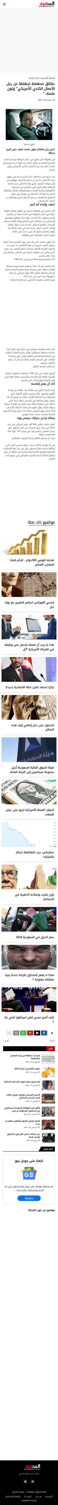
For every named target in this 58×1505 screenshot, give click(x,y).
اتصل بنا (27, 1496)
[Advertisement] (29, 40)
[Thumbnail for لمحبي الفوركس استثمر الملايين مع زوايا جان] (29, 596)
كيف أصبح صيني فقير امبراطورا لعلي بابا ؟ (29, 1019)
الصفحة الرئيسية (48, 78)
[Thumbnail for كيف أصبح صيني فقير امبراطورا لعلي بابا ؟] (29, 1011)
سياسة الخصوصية (29, 1500)
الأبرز (51, 1049)
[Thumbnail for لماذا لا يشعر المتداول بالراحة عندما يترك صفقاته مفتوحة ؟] (29, 969)
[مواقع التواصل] (32, 1481)
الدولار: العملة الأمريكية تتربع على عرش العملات (30, 812)
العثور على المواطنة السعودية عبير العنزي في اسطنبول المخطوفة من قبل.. (22, 1109)
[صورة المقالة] (48, 1059)
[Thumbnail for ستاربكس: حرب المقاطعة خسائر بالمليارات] (29, 846)
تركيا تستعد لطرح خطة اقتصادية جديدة (30, 687)
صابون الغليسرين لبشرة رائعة (27, 1068)
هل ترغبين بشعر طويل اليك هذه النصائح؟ (22, 1081)
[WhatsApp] (23, 1032)
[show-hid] (9, 1032)
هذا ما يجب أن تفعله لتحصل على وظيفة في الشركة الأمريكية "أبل (29, 647)
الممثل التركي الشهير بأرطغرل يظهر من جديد (22, 1122)
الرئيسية (48, 1496)
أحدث (51, 1040)
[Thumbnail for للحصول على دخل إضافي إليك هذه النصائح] (29, 719)
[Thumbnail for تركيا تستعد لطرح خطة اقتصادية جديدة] (29, 681)
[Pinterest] (30, 1032)
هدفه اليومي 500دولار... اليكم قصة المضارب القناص (32, 562)
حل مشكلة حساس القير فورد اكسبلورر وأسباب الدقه (23, 1135)
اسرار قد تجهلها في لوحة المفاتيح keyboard (25, 1057)
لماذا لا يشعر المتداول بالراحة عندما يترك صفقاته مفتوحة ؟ (29, 977)
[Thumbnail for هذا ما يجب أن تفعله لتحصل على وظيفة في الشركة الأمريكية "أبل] (29, 639)
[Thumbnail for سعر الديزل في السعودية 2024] (29, 931)
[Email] (16, 1032)
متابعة (29, 1198)
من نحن (38, 1496)
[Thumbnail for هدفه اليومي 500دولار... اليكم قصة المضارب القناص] (29, 554)
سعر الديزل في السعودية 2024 (35, 937)
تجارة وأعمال (34, 78)
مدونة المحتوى (18, 1492)
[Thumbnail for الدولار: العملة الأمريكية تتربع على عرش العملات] (29, 804)
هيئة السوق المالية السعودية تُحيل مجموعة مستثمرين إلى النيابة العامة (32, 770)
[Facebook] (44, 1032)
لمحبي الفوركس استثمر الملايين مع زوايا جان (29, 605)
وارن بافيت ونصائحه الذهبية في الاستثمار (34, 897)
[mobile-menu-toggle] (4, 4)
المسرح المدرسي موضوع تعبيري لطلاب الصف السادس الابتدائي (23, 1096)
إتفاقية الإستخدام (13, 1496)
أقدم (7, 1040)
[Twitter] (37, 1032)
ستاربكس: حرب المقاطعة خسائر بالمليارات (35, 854)
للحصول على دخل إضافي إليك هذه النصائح (32, 727)
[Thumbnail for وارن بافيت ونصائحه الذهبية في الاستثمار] (29, 888)
